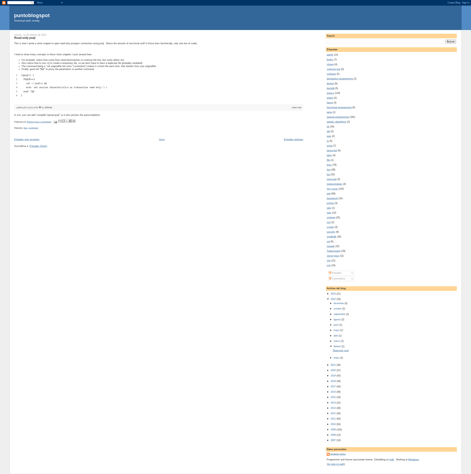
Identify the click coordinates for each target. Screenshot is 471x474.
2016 (334, 391)
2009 (334, 429)
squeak (330, 246)
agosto (337, 319)
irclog (329, 145)
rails (329, 208)
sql (328, 241)
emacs (330, 93)
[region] (158, 86)
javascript (332, 150)
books (330, 59)
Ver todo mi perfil (336, 464)
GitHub (48, 107)
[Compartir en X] (67, 121)
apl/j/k (330, 54)
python (330, 203)
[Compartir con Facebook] (70, 121)
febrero (338, 346)
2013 (334, 408)
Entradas (336, 273)
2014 (334, 402)
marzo (337, 341)
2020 (334, 370)
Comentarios (338, 278)
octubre (338, 308)
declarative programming (340, 78)
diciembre (339, 303)
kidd (391, 459)
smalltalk (331, 236)
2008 (334, 435)
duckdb (330, 88)
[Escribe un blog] (63, 121)
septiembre (340, 314)
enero (337, 357)
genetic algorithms (336, 121)
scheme (331, 217)
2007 (334, 440)
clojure (330, 64)
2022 (334, 299)
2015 (334, 397)
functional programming (339, 107)
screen (330, 227)
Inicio (162, 139)
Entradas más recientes (27, 139)
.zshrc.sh (21, 107)
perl (329, 193)
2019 (334, 375)
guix (329, 136)
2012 (334, 413)
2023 (334, 293)
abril (336, 335)
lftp (328, 160)
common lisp (333, 69)
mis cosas (332, 188)
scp (329, 222)
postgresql (33, 128)
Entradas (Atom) (38, 146)
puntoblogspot (32, 15)
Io (328, 141)
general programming (338, 117)
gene (329, 112)
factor (330, 102)
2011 (334, 418)
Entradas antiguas (293, 139)
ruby (329, 212)
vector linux (333, 255)
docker (330, 83)
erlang (330, 97)
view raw (296, 107)
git (328, 126)
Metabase (413, 459)
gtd (328, 131)
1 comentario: (45, 122)
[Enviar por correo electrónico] (60, 121)
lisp (328, 169)
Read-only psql (24, 37)
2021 (334, 365)
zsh (329, 265)
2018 (334, 381)
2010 (334, 424)
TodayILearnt (334, 251)
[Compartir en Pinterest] (74, 121)
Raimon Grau (338, 454)
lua (328, 174)
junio (336, 324)
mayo (337, 330)
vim (329, 260)
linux (26, 128)
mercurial (332, 179)
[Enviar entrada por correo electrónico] (55, 122)
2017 (334, 386)
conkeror (331, 74)
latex (329, 155)
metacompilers (334, 184)
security (331, 231)
